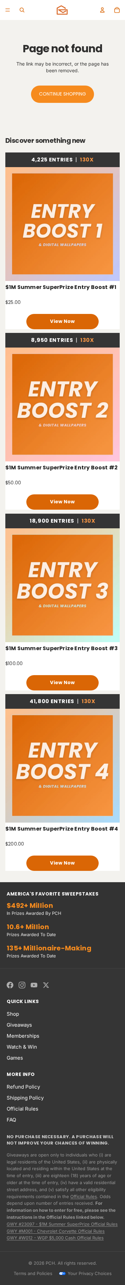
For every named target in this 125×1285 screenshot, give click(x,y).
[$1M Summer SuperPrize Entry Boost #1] (62, 224)
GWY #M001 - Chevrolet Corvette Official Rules (56, 1231)
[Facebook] (10, 985)
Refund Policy (23, 1087)
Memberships (23, 1036)
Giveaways (19, 1025)
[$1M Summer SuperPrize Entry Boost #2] (62, 404)
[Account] (102, 10)
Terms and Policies (33, 1273)
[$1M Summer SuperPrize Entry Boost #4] (62, 765)
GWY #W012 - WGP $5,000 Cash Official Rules (55, 1237)
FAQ (11, 1120)
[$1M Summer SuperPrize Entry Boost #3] (62, 585)
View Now (62, 321)
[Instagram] (22, 985)
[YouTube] (34, 985)
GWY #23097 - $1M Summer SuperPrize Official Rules (62, 1224)
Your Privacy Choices (90, 1273)
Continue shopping (62, 94)
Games (15, 1058)
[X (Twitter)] (46, 985)
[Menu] (7, 10)
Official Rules (22, 1109)
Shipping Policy (25, 1098)
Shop (13, 1014)
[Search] (22, 10)
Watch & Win (22, 1047)
